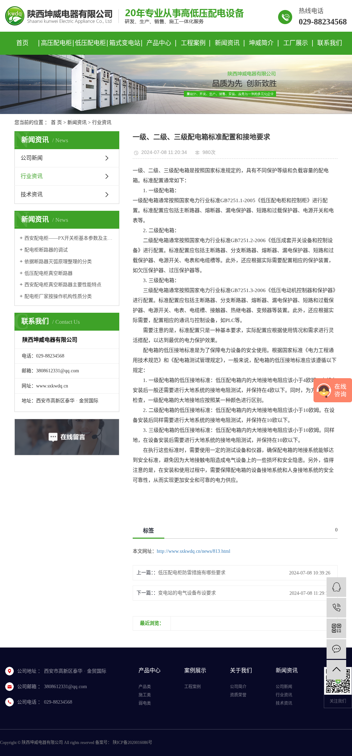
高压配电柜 (56, 43)
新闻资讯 (227, 43)
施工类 (145, 695)
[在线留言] (336, 649)
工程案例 (193, 43)
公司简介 (238, 686)
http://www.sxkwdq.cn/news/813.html (193, 551)
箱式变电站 (124, 43)
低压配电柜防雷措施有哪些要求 (192, 572)
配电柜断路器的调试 (46, 249)
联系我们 (329, 43)
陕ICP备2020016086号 (132, 742)
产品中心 (158, 43)
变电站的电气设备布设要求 (187, 593)
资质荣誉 (238, 695)
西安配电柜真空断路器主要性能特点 (62, 284)
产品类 (145, 686)
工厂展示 (295, 43)
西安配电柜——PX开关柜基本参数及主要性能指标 (69, 238)
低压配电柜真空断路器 (48, 273)
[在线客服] (336, 587)
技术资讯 (32, 194)
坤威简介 (261, 43)
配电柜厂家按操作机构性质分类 (58, 296)
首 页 (56, 122)
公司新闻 (32, 158)
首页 (22, 43)
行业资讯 (101, 122)
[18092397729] (336, 608)
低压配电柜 (90, 43)
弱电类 (145, 703)
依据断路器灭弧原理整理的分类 (58, 261)
